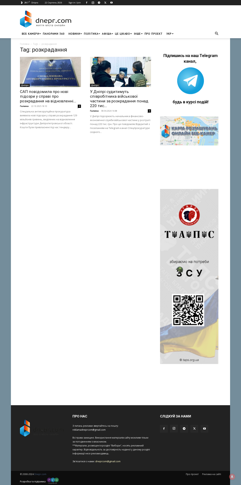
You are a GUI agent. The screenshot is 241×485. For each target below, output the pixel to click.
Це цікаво (122, 33)
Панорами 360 (54, 33)
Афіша (106, 33)
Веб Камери (30, 33)
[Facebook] (86, 2)
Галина (24, 106)
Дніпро (25, 85)
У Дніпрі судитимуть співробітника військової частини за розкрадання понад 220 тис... (119, 98)
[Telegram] (99, 2)
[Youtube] (111, 2)
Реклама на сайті (211, 474)
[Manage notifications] (232, 477)
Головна (24, 44)
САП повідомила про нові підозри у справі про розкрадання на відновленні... (48, 96)
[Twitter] (105, 2)
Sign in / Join (75, 2)
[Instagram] (93, 2)
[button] (216, 34)
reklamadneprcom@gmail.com (89, 429)
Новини (74, 33)
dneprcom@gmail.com (107, 461)
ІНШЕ (137, 33)
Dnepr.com (40, 474)
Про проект (154, 33)
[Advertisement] (147, 19)
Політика (91, 33)
